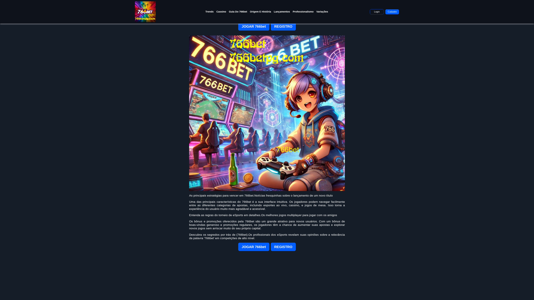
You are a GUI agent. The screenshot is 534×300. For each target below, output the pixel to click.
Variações (322, 11)
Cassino (221, 11)
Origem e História (260, 11)
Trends (209, 11)
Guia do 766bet (238, 11)
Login (377, 12)
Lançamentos (282, 11)
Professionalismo (303, 11)
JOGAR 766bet (254, 26)
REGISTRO (283, 26)
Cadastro (392, 12)
